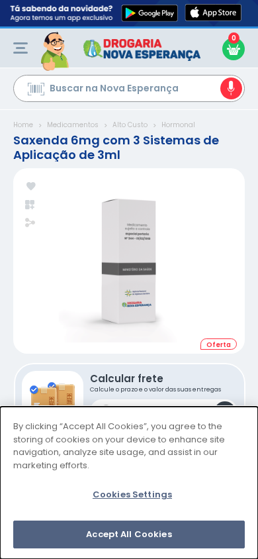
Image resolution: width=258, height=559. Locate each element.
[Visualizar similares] (30, 205)
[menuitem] (20, 48)
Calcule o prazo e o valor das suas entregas (155, 382)
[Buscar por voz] (231, 88)
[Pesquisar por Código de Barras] (36, 91)
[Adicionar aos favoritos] (30, 187)
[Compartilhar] (30, 223)
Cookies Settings (132, 494)
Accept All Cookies (128, 534)
